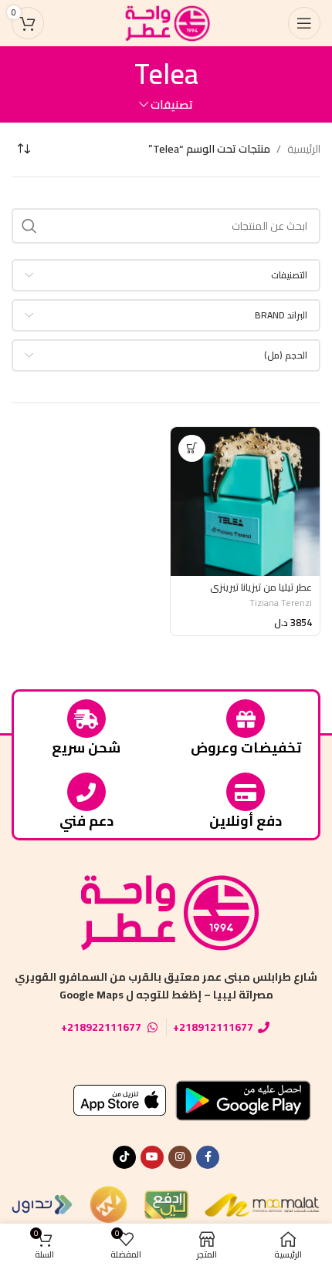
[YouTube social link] (152, 1157)
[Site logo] (166, 22)
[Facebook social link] (207, 1157)
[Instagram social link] (179, 1157)
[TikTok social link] (124, 1157)
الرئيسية (303, 148)
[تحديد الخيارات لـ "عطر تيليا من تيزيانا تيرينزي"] (191, 448)
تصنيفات (172, 104)
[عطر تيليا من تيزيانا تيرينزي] (245, 501)
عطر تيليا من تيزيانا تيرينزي (261, 587)
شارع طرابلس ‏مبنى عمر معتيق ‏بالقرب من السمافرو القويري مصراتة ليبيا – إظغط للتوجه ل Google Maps (166, 985)
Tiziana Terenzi (280, 602)
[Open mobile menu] (304, 23)
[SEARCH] (29, 226)
